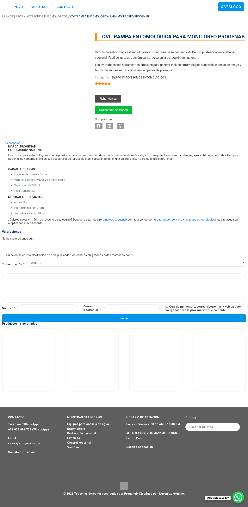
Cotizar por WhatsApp (113, 110)
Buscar (190, 418)
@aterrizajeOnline (171, 493)
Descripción (12, 143)
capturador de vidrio (169, 219)
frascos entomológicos (201, 219)
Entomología (76, 428)
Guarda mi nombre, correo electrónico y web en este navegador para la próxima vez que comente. (202, 308)
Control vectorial (79, 442)
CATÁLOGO (231, 6)
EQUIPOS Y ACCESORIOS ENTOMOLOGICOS (39, 16)
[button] (108, 99)
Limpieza (73, 438)
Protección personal (81, 433)
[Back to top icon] (124, 486)
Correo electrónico (92, 308)
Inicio (5, 16)
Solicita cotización (21, 452)
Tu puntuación (13, 264)
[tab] (124, 143)
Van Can (73, 447)
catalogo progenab (115, 219)
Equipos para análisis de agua (88, 424)
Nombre (8, 308)
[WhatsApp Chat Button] (238, 497)
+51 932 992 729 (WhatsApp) (28, 429)
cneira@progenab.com (24, 443)
